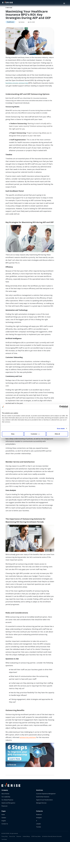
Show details (61, 428)
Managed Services (41, 803)
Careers (4, 817)
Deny (12, 434)
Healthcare (10, 22)
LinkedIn (38, 823)
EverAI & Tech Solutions (42, 796)
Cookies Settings (26, 836)
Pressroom (4, 806)
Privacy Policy (5, 836)
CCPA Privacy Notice (36, 836)
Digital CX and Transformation (44, 800)
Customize (34, 434)
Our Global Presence (7, 800)
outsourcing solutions (28, 737)
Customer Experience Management (46, 793)
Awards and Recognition (8, 803)
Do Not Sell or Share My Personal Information (52, 836)
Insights (4, 820)
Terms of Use (12, 836)
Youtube (38, 827)
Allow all (57, 434)
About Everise (5, 793)
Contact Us (5, 823)
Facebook (39, 814)
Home (3, 814)
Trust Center (4, 839)
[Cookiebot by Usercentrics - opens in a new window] (60, 406)
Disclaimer (18, 836)
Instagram (39, 817)
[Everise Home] (11, 785)
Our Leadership (6, 796)
